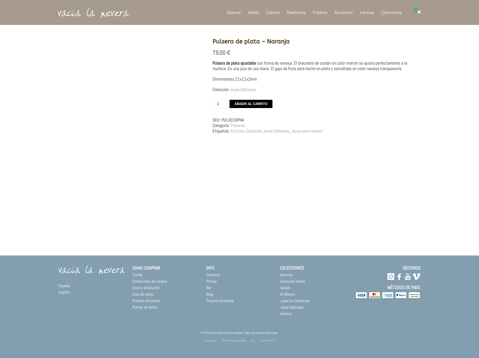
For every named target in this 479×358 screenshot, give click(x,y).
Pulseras (238, 125)
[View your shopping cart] (419, 12)
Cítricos (237, 131)
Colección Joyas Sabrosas (267, 131)
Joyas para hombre (307, 131)
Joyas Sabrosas (243, 89)
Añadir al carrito (251, 104)
